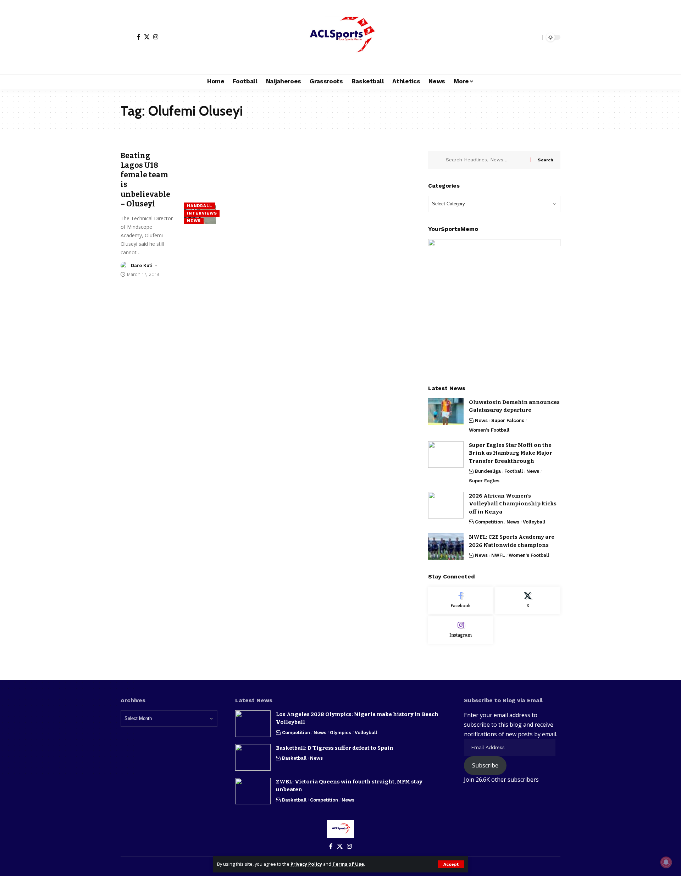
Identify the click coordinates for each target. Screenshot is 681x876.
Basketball (294, 758)
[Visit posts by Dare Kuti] (124, 266)
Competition (489, 522)
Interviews (202, 213)
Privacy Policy (306, 864)
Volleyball (534, 522)
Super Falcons (507, 420)
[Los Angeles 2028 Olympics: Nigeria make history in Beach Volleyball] (253, 723)
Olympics (340, 732)
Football (513, 471)
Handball (199, 205)
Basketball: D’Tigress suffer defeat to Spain (334, 748)
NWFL (498, 555)
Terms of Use (348, 864)
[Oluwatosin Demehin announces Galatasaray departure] (446, 411)
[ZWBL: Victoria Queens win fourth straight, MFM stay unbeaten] (253, 791)
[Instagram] (155, 37)
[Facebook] (138, 37)
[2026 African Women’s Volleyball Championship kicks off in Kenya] (446, 505)
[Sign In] (127, 37)
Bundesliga (488, 471)
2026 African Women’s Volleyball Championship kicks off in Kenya (513, 504)
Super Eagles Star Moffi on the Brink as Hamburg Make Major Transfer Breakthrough (510, 453)
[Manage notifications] (666, 862)
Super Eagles (484, 480)
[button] (451, 864)
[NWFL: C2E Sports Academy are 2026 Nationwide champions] (446, 546)
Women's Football (489, 430)
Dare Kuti (142, 265)
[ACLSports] (340, 37)
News (194, 220)
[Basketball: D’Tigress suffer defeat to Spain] (253, 757)
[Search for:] (486, 160)
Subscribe (485, 765)
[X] (146, 37)
